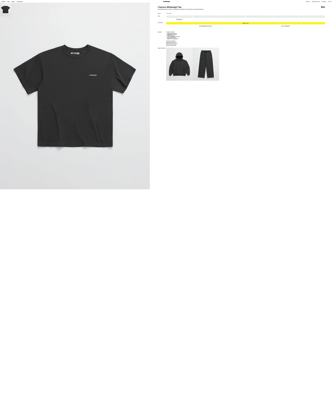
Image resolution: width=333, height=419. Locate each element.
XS (179, 16)
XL (285, 16)
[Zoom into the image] (75, 95)
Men (8, 1)
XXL (312, 16)
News (13, 1)
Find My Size (179, 19)
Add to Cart (246, 23)
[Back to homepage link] (166, 1)
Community (20, 1)
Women (3, 1)
